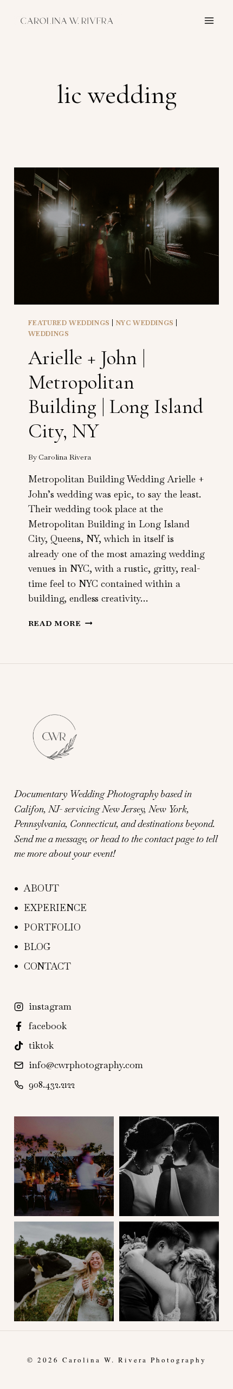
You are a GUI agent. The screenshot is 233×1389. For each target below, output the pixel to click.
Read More (60, 623)
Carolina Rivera (64, 457)
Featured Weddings (69, 323)
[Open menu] (209, 20)
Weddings (48, 334)
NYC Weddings (145, 323)
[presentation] (116, 235)
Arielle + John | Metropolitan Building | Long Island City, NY (115, 394)
